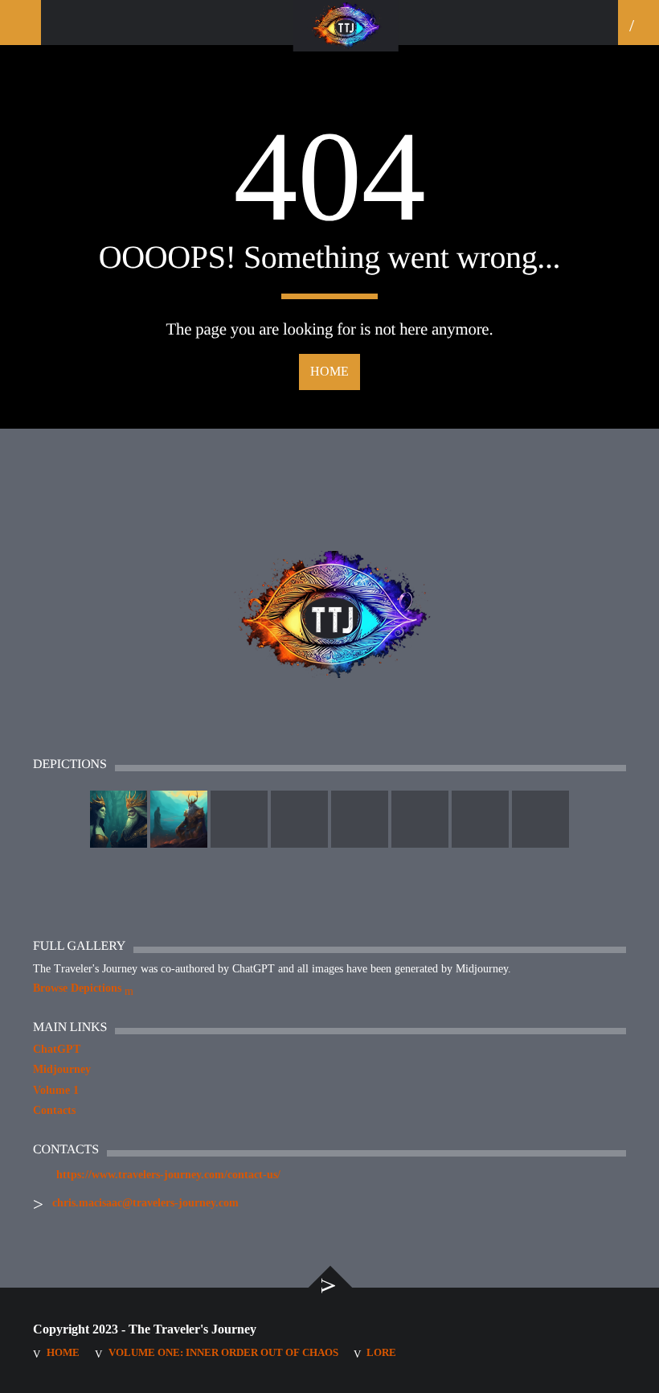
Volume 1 (56, 1090)
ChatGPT (56, 1049)
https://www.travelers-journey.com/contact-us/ (168, 1175)
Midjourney (62, 1069)
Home (329, 371)
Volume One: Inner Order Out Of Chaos (223, 1352)
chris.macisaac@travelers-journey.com (145, 1203)
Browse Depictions (79, 988)
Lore (381, 1352)
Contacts (54, 1110)
